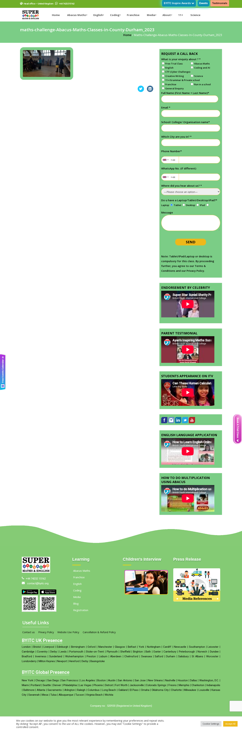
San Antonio (125, 680)
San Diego (53, 680)
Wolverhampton (74, 656)
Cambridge (28, 651)
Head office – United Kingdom (38, 3)
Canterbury (170, 651)
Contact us (28, 632)
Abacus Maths (81, 570)
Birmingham (78, 646)
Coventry (42, 651)
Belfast (132, 646)
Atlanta (41, 690)
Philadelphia (70, 685)
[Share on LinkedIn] (150, 91)
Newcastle (180, 646)
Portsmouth (76, 651)
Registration (80, 610)
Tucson (79, 694)
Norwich (202, 651)
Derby (53, 651)
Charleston (198, 685)
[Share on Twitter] (141, 91)
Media (77, 597)
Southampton (197, 646)
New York (27, 680)
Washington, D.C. (209, 680)
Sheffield (125, 651)
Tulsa (53, 694)
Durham (170, 656)
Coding (77, 590)
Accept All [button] (230, 723)
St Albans (197, 656)
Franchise (79, 577)
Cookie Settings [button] (211, 723)
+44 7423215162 (66, 3)
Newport (62, 661)
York (141, 646)
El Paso (134, 690)
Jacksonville (137, 685)
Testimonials (219, 3)
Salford (159, 656)
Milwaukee (190, 690)
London (26, 646)
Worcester (212, 656)
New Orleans (155, 680)
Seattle (47, 685)
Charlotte (176, 690)
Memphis (184, 685)
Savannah (34, 694)
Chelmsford (131, 656)
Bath (148, 651)
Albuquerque (66, 694)
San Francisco (69, 680)
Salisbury (183, 656)
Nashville (170, 680)
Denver (57, 685)
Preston (91, 656)
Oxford (91, 646)
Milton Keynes (47, 661)
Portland (36, 685)
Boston (101, 680)
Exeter (157, 651)
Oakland (123, 690)
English (77, 584)
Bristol (37, 646)
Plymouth (112, 651)
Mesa (45, 694)
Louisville (204, 690)
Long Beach (109, 690)
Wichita (109, 694)
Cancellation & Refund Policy (99, 632)
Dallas (193, 680)
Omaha (145, 690)
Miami (25, 685)
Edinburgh (62, 646)
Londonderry (29, 661)
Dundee (214, 651)
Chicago (40, 680)
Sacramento (54, 690)
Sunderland (55, 656)
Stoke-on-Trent (95, 651)
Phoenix (98, 685)
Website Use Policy (68, 632)
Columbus (94, 690)
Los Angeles (87, 680)
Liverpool (49, 646)
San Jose (140, 680)
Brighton (138, 651)
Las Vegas (85, 685)
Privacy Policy (46, 632)
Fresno (172, 685)
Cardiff (167, 646)
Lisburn (103, 656)
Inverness (40, 656)
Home (127, 35)
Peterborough (187, 651)
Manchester (105, 646)
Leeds (63, 651)
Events (203, 3)
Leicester (213, 646)
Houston (183, 680)
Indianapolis (213, 685)
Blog (76, 603)
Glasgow (120, 646)
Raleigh (81, 690)
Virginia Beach (94, 694)
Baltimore (29, 690)
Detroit (109, 685)
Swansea (146, 656)
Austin (112, 680)
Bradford (27, 656)
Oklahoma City (160, 690)
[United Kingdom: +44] (165, 159)
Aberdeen (115, 656)
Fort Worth (121, 685)
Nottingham (154, 646)
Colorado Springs (156, 685)
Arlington (69, 690)
